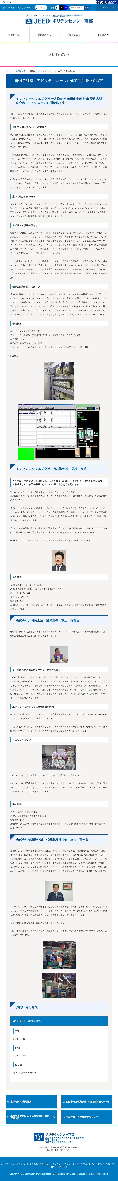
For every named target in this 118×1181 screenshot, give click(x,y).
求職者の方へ (14, 35)
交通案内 (19, 8)
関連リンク (63, 1167)
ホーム (9, 71)
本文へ (8, 2)
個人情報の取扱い (37, 1164)
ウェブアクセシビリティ (11, 1164)
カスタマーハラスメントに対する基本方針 (72, 1164)
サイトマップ (108, 7)
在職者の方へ (44, 35)
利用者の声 (103, 35)
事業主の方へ (73, 35)
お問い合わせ (8, 8)
